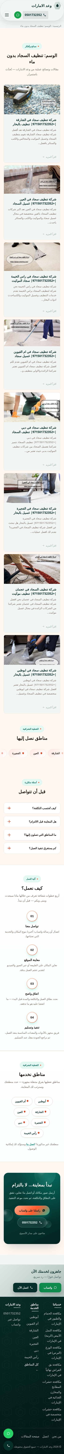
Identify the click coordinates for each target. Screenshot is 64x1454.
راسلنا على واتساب (29, 1210)
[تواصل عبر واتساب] (17, 14)
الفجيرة (39, 1122)
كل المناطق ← (31, 1367)
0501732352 (11, 1313)
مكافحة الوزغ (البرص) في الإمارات (53, 1352)
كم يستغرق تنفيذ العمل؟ (42, 848)
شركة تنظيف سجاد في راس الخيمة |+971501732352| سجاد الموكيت (33, 278)
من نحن (56, 1436)
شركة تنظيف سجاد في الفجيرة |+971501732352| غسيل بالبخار (35, 510)
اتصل (45, 1436)
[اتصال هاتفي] (8, 1446)
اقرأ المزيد (51, 156)
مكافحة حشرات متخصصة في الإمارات (51, 1414)
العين (20, 1112)
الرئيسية (57, 25)
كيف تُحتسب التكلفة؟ (44, 808)
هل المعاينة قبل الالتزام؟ (42, 821)
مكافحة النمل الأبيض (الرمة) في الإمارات (53, 1335)
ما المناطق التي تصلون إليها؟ (40, 835)
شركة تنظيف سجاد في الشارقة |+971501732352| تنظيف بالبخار (34, 122)
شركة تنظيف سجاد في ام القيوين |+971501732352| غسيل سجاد (35, 354)
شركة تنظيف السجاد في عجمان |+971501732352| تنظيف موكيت (34, 591)
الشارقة (39, 1112)
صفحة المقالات (30, 1436)
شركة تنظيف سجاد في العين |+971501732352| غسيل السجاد (34, 201)
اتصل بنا (30, 1144)
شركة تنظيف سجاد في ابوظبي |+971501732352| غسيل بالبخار (35, 672)
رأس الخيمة (30, 1133)
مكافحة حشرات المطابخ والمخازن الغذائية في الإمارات (51, 1392)
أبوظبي (42, 1101)
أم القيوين (20, 1101)
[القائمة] (7, 15)
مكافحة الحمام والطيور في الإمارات (52, 1318)
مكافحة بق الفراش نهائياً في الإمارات (53, 1370)
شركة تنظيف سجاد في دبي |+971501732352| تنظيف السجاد (34, 429)
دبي (20, 1122)
